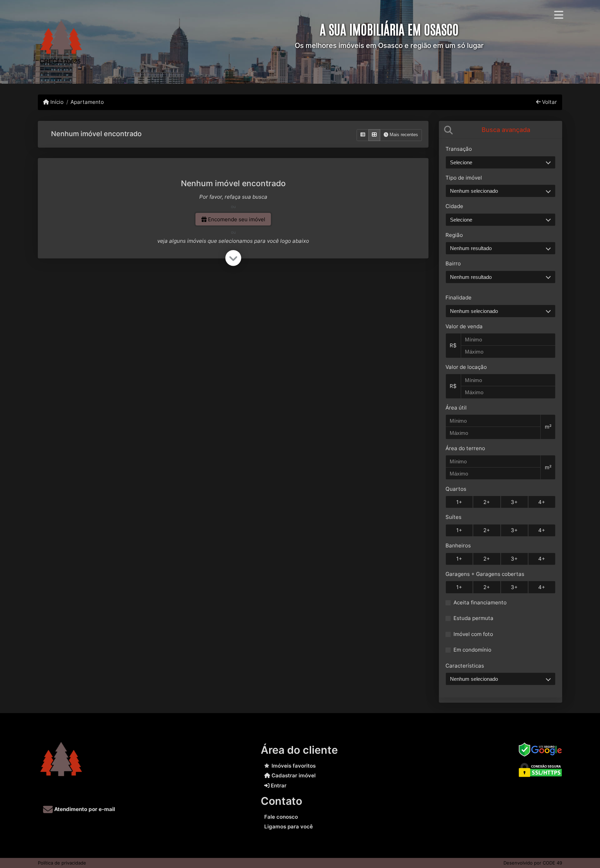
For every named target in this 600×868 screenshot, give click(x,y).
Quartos (455, 489)
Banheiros (458, 545)
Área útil (456, 407)
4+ (541, 502)
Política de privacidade (62, 863)
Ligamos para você (288, 826)
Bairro (453, 263)
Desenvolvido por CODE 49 (532, 863)
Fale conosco (281, 816)
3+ (514, 502)
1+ (459, 502)
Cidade (454, 206)
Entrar (277, 785)
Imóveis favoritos (294, 765)
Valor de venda (464, 326)
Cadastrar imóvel (293, 775)
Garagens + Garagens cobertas (484, 574)
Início (56, 102)
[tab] (500, 130)
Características (464, 665)
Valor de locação (466, 367)
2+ (486, 502)
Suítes (453, 517)
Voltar (549, 102)
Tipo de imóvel (463, 177)
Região (454, 235)
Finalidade (458, 297)
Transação (458, 149)
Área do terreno (465, 448)
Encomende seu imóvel (236, 219)
